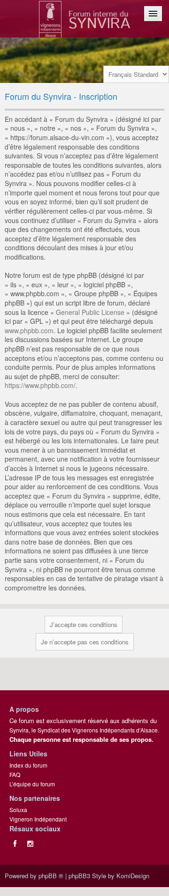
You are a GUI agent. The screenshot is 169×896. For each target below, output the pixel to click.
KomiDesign (132, 875)
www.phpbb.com (29, 330)
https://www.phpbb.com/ (40, 385)
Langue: (90, 73)
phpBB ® (50, 875)
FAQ (14, 774)
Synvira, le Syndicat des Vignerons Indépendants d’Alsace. (84, 730)
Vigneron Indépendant (38, 819)
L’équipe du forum (32, 784)
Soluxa (18, 810)
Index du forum (28, 765)
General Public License (90, 312)
